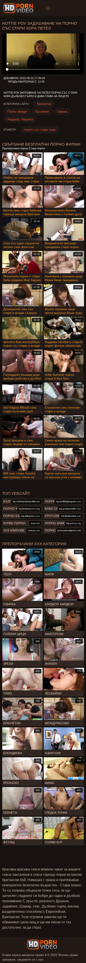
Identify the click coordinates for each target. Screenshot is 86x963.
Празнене (42, 111)
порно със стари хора (40, 129)
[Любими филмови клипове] (42, 944)
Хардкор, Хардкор (20, 119)
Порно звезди (17, 111)
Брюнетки (44, 104)
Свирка (62, 111)
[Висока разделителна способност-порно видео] (19, 8)
